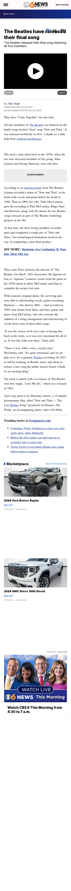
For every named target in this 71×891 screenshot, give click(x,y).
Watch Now (61, 5)
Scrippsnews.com (40, 420)
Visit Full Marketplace (56, 464)
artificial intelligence (29, 139)
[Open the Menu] (5, 5)
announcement (32, 188)
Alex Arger (14, 103)
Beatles (38, 357)
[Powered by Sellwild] (62, 652)
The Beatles (36, 125)
